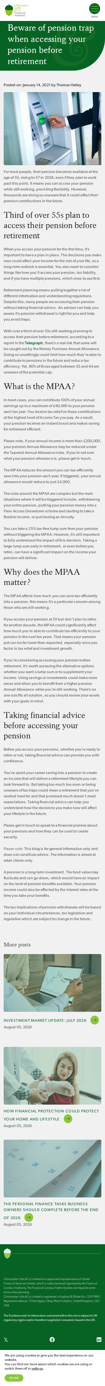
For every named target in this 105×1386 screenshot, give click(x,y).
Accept (14, 1377)
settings (37, 1369)
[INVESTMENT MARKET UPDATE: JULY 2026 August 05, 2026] (52, 983)
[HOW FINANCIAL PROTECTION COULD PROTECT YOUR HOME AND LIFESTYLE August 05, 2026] (52, 1076)
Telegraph (34, 343)
